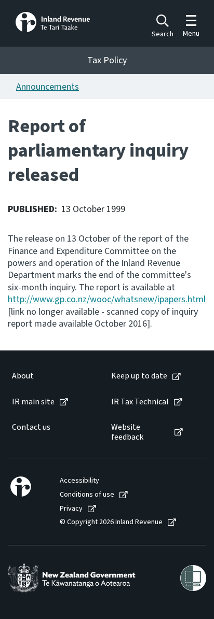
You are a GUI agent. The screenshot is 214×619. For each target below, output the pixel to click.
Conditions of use (87, 494)
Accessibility (79, 480)
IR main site (33, 402)
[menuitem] (50, 376)
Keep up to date (139, 376)
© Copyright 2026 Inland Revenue (111, 522)
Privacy (71, 508)
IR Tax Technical (140, 402)
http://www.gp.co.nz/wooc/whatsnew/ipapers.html (107, 299)
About (23, 376)
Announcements (47, 86)
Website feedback (127, 432)
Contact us (31, 427)
